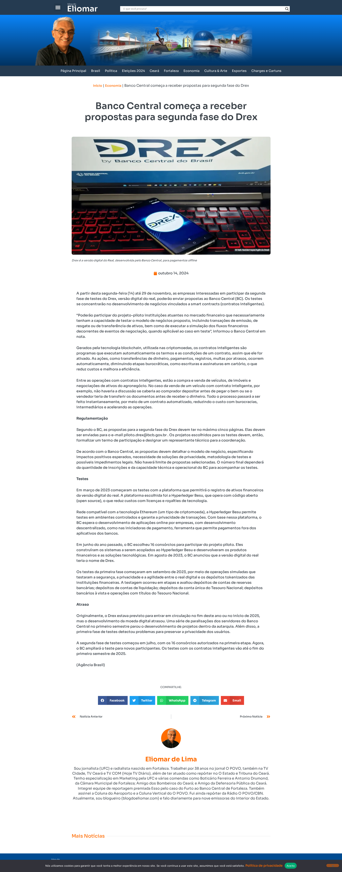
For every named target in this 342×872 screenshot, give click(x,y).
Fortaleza (171, 71)
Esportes (239, 71)
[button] (58, 7)
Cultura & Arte (215, 71)
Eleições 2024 (133, 71)
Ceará (154, 71)
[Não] (332, 865)
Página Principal (73, 71)
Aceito (291, 865)
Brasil (95, 71)
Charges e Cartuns (266, 71)
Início (97, 86)
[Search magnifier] (287, 9)
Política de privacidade (264, 866)
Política (111, 71)
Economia (191, 71)
